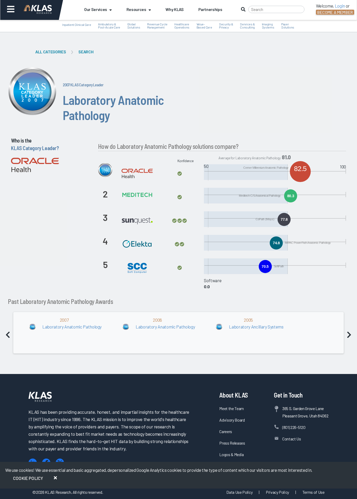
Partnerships (210, 9)
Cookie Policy (28, 478)
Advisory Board (232, 419)
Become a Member (335, 12)
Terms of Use (313, 492)
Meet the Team (231, 408)
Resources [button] (136, 9)
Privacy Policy (277, 492)
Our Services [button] (95, 9)
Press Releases (232, 442)
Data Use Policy (239, 492)
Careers (225, 431)
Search (85, 51)
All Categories (50, 51)
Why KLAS (174, 9)
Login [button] (340, 5)
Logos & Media (231, 454)
